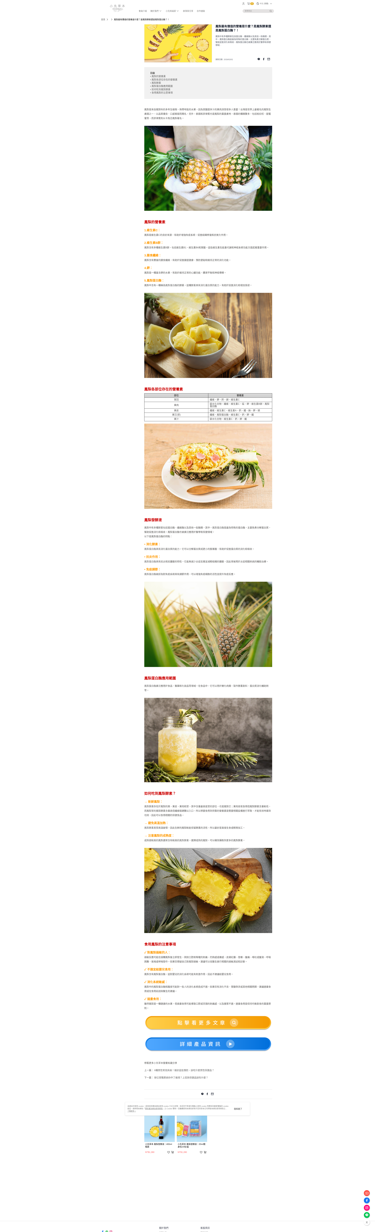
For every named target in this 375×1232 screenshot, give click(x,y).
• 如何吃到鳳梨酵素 (160, 89)
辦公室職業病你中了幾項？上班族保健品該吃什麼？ (181, 1077)
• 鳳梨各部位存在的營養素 (163, 79)
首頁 (103, 19)
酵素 (193, 285)
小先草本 (158, 1063)
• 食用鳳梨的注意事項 (161, 92)
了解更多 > (131, 1111)
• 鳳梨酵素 (155, 83)
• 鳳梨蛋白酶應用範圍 (161, 86)
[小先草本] (117, 7)
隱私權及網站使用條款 (154, 1109)
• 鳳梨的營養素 (158, 76)
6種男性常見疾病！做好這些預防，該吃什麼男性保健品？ (184, 1070)
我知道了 (238, 1109)
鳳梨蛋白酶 (171, 285)
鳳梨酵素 (149, 806)
